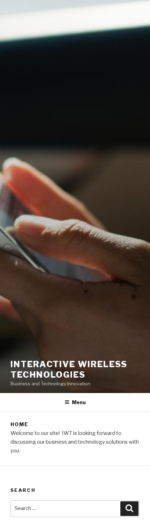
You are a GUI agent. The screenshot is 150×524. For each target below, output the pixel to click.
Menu (79, 402)
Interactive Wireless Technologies (68, 369)
